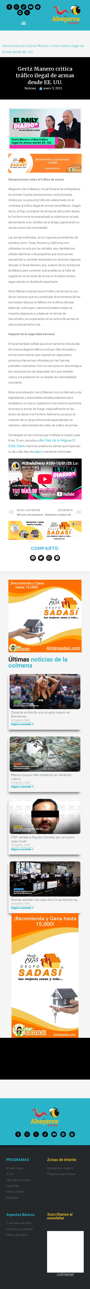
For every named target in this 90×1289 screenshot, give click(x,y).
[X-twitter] (27, 12)
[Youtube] (30, 7)
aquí (38, 452)
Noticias (19, 46)
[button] (23, 23)
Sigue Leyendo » (22, 724)
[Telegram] (38, 7)
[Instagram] (16, 7)
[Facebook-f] (9, 7)
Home (6, 46)
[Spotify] (20, 12)
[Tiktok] (23, 7)
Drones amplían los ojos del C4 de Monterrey (44, 900)
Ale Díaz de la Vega (53, 440)
